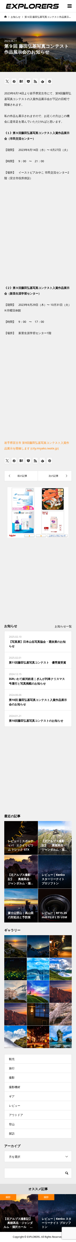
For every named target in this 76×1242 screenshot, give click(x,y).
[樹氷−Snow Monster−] (15, 1014)
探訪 (12, 1133)
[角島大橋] (38, 969)
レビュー (14, 1105)
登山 (12, 1124)
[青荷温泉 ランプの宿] (38, 1014)
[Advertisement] (38, 580)
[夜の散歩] (60, 946)
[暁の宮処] (15, 946)
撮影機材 (14, 1087)
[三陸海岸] (60, 1037)
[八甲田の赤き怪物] (60, 991)
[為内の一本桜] (15, 991)
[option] (19, 1213)
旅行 (12, 1068)
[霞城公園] (60, 1014)
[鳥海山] (15, 1037)
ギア (12, 1096)
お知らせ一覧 (63, 626)
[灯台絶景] (38, 991)
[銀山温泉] (38, 1037)
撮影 (12, 1077)
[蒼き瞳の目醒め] (60, 969)
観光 (12, 1059)
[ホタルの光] (15, 969)
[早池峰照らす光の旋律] (38, 946)
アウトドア (16, 1115)
